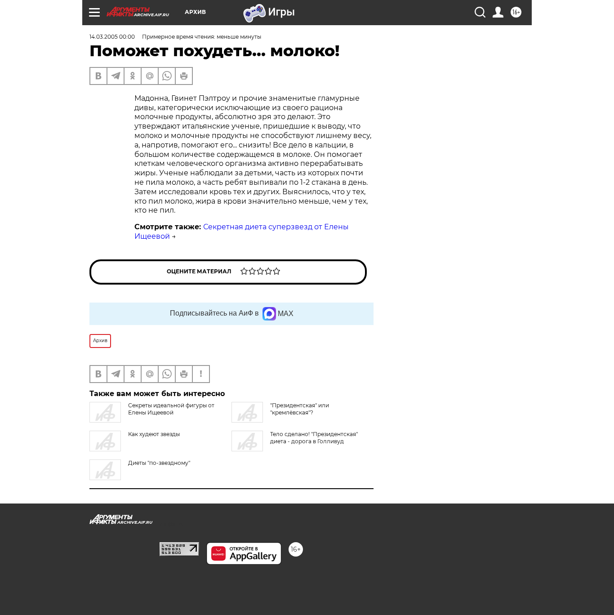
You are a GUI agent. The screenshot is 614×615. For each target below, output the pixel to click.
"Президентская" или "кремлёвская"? (299, 409)
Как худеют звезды (154, 434)
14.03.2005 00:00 (112, 36)
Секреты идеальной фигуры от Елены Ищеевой (171, 409)
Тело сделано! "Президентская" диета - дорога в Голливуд (314, 438)
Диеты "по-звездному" (159, 462)
